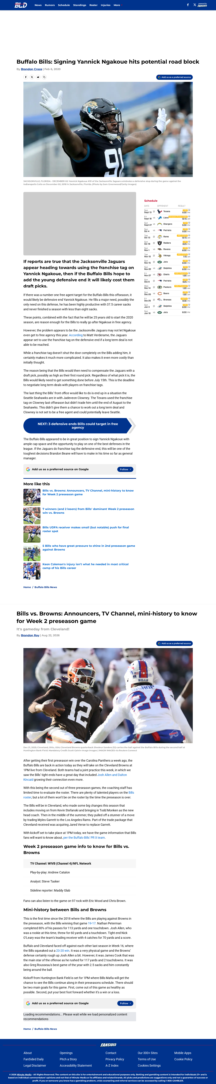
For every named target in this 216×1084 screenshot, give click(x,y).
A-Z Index (112, 1065)
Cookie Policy (183, 1059)
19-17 (92, 923)
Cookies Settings (149, 1065)
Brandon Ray (30, 635)
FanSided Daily (34, 1059)
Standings (79, 5)
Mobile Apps (182, 1053)
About (28, 1053)
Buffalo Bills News (45, 587)
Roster (93, 5)
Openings (66, 1053)
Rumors (50, 5)
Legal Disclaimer (35, 1065)
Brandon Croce (31, 69)
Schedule (64, 5)
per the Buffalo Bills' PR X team (84, 837)
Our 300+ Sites (148, 1053)
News (38, 5)
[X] (194, 4)
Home (27, 587)
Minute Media (24, 1074)
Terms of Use (147, 1059)
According (76, 335)
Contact (111, 1053)
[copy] (44, 77)
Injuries (105, 5)
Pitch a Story (68, 1059)
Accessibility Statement (76, 1065)
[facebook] (188, 4)
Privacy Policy (115, 1059)
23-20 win (62, 950)
